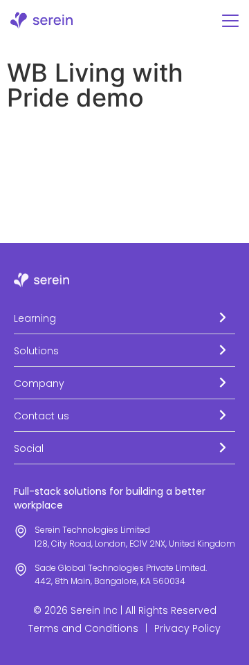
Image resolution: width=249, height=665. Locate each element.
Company (39, 383)
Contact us (41, 416)
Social (29, 448)
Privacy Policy (187, 628)
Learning (35, 318)
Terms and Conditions (83, 628)
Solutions (36, 351)
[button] (124, 318)
